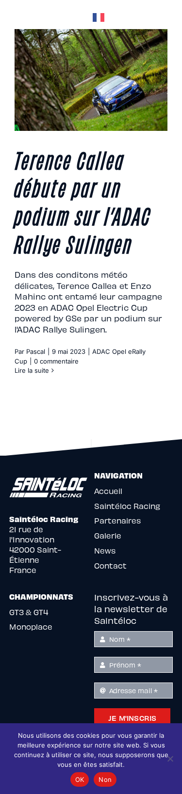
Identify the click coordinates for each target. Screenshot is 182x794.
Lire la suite (32, 370)
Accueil (108, 490)
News (105, 550)
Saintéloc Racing (127, 505)
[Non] (170, 758)
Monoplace (30, 626)
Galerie (107, 535)
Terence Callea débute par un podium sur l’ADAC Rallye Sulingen (83, 201)
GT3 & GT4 (28, 612)
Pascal (35, 351)
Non (105, 779)
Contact (110, 565)
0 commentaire (56, 361)
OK (79, 779)
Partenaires (117, 520)
